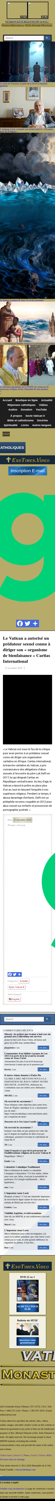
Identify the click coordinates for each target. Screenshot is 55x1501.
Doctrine (42, 420)
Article (34, 1455)
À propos (16, 415)
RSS (49, 1455)
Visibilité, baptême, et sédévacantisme (22, 1213)
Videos (42, 1455)
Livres (25, 425)
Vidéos (43, 405)
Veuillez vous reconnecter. (12, 1488)
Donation (26, 409)
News (26, 1455)
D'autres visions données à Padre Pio (22, 1075)
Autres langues (41, 425)
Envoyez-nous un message (12, 1459)
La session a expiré (9, 1482)
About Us (17, 1455)
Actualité (46, 400)
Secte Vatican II (35, 415)
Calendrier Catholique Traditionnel (22, 1167)
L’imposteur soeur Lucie (16, 1193)
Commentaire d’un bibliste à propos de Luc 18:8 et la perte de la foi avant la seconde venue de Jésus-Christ (26, 1055)
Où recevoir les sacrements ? (18, 1101)
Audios (12, 409)
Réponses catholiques (21, 405)
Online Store (6, 1455)
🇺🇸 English (14, 999)
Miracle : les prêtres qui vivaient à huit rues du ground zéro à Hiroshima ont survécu (27, 1035)
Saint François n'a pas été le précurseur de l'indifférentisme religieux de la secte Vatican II (27, 1151)
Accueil (7, 400)
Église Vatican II (16, 986)
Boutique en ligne (27, 400)
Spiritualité (10, 425)
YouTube (41, 409)
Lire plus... (43, 1047)
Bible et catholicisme (20, 420)
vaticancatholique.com (25, 1469)
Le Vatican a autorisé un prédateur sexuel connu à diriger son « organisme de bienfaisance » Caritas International (26, 649)
